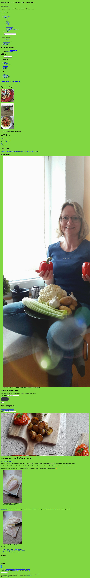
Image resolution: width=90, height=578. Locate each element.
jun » (4, 145)
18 (3, 141)
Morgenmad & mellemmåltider (12, 29)
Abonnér (4, 399)
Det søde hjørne (9, 28)
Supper (7, 25)
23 (1, 143)
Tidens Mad (6, 570)
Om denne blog (6, 16)
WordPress (19, 570)
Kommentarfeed (6, 76)
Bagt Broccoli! (6, 43)
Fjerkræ (7, 21)
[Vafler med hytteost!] (7, 102)
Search (2, 34)
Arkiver (2, 56)
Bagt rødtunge (4, 509)
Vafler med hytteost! (7, 40)
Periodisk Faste (6, 31)
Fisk (7, 19)
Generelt (5, 62)
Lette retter (8, 30)
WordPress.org (6, 77)
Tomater (28, 569)
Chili (13, 569)
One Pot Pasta (6, 39)
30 (1, 144)
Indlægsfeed (5, 75)
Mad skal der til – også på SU (10, 81)
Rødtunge (24, 569)
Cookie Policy (29, 575)
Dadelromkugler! (13, 50)
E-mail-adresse (4, 395)
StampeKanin (9, 569)
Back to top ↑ (28, 570)
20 (6, 141)
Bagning (7, 18)
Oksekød (8, 22)
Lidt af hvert (5, 63)
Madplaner (5, 66)
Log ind (4, 74)
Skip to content (4, 14)
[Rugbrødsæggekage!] (7, 128)
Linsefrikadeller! (6, 42)
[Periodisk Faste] (7, 115)
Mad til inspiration (7, 64)
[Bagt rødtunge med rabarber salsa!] (34, 455)
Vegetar (7, 24)
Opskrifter (5, 17)
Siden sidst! (5, 44)
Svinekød (8, 23)
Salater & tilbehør (9, 27)
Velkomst (5, 68)
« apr (2, 145)
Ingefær (16, 569)
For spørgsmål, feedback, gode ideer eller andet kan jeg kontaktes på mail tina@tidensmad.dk (20, 151)
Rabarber (20, 569)
